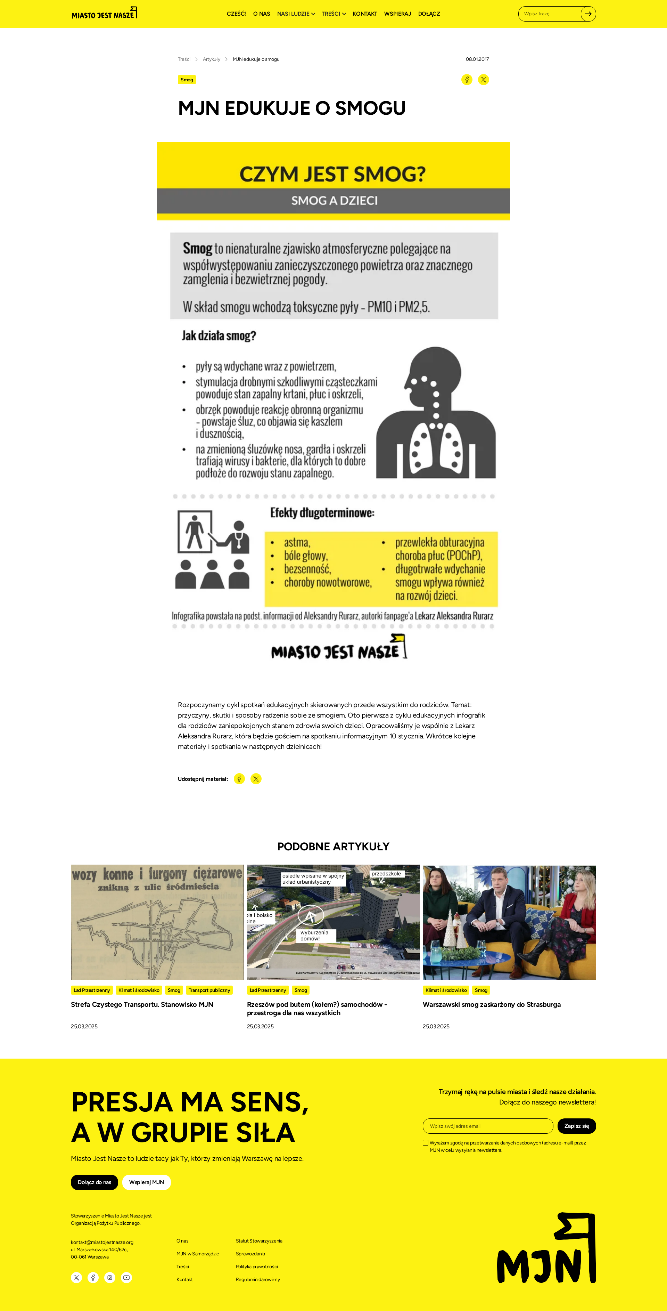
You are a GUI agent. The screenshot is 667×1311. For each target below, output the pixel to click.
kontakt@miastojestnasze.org (102, 1242)
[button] (297, 14)
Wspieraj (397, 13)
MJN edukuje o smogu (256, 59)
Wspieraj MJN (146, 1182)
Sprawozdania (250, 1254)
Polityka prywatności (257, 1267)
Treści (184, 59)
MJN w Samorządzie (197, 1254)
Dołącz (429, 13)
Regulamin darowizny (258, 1279)
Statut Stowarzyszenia (259, 1241)
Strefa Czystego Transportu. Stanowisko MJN (142, 1004)
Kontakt (365, 13)
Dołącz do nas (94, 1182)
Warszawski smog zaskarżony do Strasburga (492, 1004)
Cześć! (236, 13)
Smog (187, 80)
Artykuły (211, 59)
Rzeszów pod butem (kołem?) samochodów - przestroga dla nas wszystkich (317, 1008)
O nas (261, 13)
